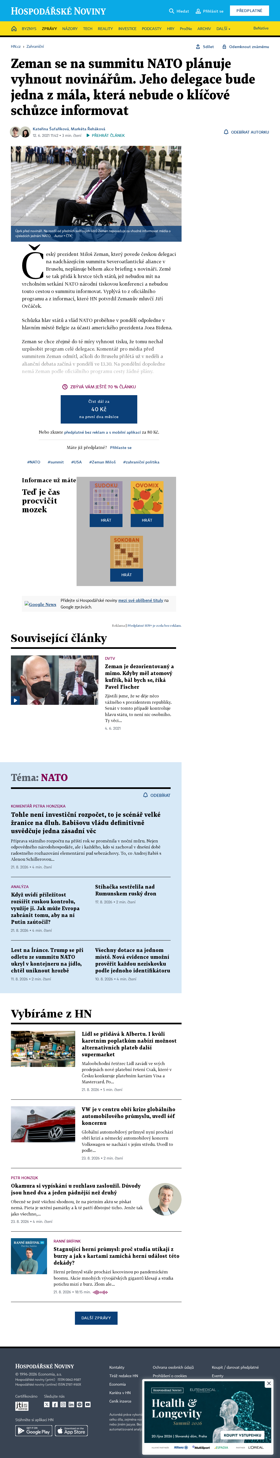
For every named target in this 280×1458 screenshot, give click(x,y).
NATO (54, 778)
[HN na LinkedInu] (71, 1404)
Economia (117, 1384)
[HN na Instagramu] (63, 1404)
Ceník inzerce (120, 1401)
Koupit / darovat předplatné (235, 1368)
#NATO (33, 462)
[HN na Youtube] (88, 1404)
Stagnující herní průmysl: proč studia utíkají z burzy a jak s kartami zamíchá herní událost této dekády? (116, 1256)
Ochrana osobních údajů (173, 1368)
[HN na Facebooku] (55, 1404)
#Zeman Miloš (102, 462)
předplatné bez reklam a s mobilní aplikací (102, 432)
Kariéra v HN (120, 1393)
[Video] (15, 700)
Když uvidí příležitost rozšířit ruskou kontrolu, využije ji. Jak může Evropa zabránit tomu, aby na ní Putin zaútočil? (45, 909)
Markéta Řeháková (88, 128)
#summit (56, 462)
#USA (76, 462)
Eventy (217, 1376)
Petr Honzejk (24, 1177)
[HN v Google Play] (33, 1430)
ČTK (69, 236)
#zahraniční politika (141, 462)
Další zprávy (96, 1317)
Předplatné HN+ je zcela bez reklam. (154, 625)
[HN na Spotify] (79, 1404)
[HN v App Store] (71, 1430)
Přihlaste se (121, 447)
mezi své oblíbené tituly (140, 600)
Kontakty (116, 1368)
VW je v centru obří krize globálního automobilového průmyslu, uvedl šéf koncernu (128, 1116)
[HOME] (13, 29)
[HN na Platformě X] (46, 1404)
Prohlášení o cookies (170, 1376)
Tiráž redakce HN (123, 1376)
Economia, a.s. (50, 1374)
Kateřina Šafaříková (51, 128)
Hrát (106, 520)
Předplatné (249, 10)
